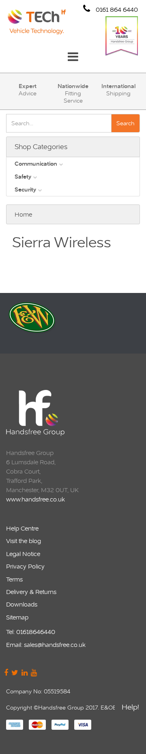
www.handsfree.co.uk (35, 499)
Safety (23, 177)
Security (25, 189)
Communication (36, 164)
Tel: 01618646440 (30, 632)
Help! (130, 707)
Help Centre (22, 528)
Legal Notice (23, 554)
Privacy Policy (25, 566)
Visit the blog (23, 541)
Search (125, 123)
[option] (72, 323)
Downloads (21, 604)
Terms (14, 579)
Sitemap (17, 617)
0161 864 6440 (116, 9)
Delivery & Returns (31, 592)
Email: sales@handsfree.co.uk (46, 645)
